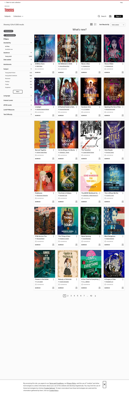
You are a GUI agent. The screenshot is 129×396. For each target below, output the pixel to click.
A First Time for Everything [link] (89, 279)
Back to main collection (13, 2)
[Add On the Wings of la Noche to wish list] (76, 159)
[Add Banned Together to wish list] (53, 159)
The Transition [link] (86, 150)
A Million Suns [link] (39, 64)
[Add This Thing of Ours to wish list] (76, 245)
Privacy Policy (71, 383)
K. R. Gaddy (40, 282)
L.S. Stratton (86, 109)
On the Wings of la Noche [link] (66, 150)
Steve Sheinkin (110, 238)
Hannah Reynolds (64, 109)
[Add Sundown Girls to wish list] (99, 115)
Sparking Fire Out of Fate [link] (113, 107)
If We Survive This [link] (41, 236)
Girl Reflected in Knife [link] (65, 64)
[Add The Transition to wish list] (99, 159)
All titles (7, 46)
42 (91, 296)
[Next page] (95, 296)
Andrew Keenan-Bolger (43, 109)
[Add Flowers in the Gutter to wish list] (53, 288)
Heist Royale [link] (109, 150)
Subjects (8, 16)
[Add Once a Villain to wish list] (122, 72)
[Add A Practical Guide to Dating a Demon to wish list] (76, 115)
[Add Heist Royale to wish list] (122, 159)
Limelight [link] (38, 107)
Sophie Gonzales (64, 282)
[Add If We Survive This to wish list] (53, 245)
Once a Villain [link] (109, 64)
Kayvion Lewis (110, 152)
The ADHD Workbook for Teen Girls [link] (90, 193)
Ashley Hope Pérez (42, 152)
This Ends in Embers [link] (64, 193)
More (17, 92)
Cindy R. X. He (110, 195)
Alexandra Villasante (42, 195)
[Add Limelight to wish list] (53, 115)
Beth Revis (39, 66)
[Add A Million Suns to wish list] (53, 72)
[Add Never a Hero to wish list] (99, 72)
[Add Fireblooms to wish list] (53, 202)
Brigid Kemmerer (110, 109)
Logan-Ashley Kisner (88, 152)
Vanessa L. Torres (64, 152)
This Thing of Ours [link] (64, 236)
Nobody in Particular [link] (64, 279)
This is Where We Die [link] (111, 193)
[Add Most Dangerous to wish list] (122, 245)
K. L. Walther (86, 282)
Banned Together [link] (40, 150)
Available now (9, 49)
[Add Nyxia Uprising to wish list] (99, 245)
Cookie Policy (53, 390)
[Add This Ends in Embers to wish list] (76, 202)
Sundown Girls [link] (86, 107)
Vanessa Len (86, 66)
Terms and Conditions (56, 383)
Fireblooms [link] (38, 193)
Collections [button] (17, 16)
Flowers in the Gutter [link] (42, 279)
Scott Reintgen (87, 238)
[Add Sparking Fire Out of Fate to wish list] (122, 115)
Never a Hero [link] (85, 64)
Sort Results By (104, 24)
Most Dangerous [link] (110, 236)
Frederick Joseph (64, 238)
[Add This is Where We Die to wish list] (122, 202)
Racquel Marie (40, 238)
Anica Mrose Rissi (64, 66)
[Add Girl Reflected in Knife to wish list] (76, 72)
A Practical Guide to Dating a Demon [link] (67, 107)
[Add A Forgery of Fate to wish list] (122, 288)
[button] (102, 17)
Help (121, 2)
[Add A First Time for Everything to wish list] (99, 288)
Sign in (118, 16)
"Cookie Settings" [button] (49, 388)
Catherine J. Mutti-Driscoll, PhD (91, 195)
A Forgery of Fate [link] (110, 279)
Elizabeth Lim (109, 282)
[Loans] (110, 17)
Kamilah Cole (63, 195)
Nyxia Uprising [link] (86, 236)
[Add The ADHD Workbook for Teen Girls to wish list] (99, 202)
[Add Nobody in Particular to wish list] (76, 288)
